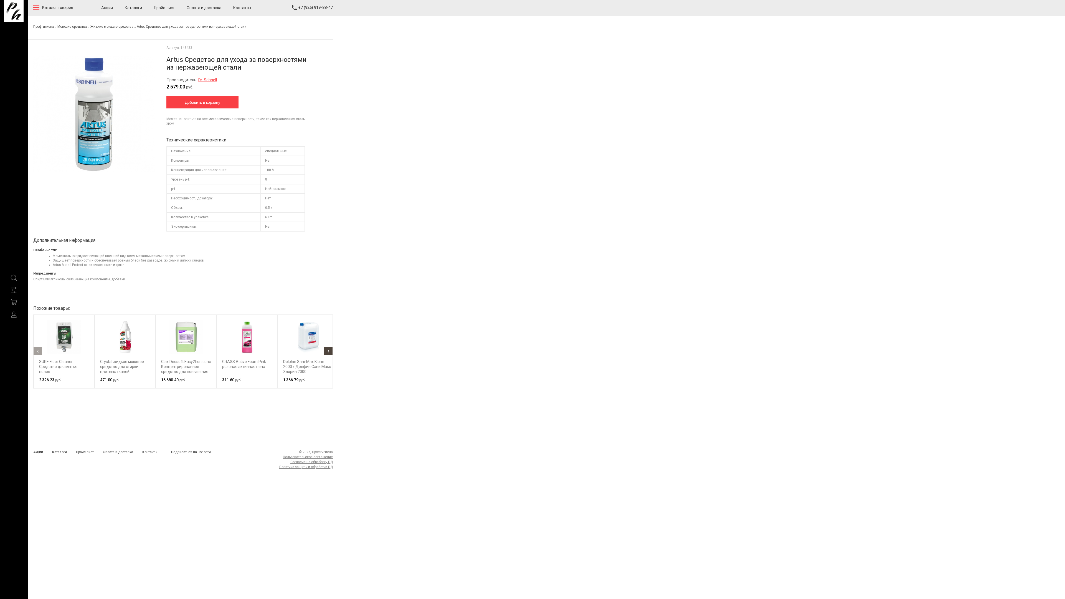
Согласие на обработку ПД (311, 462)
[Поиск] (14, 278)
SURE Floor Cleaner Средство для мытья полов (58, 366)
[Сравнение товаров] (14, 290)
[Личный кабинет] (14, 314)
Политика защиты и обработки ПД (306, 467)
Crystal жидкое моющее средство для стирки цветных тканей (122, 366)
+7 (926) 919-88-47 (315, 7)
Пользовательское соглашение (308, 457)
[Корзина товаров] (14, 302)
